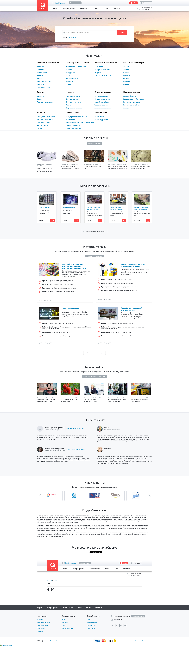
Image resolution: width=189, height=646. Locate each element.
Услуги (55, 8)
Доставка (65, 622)
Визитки (40, 75)
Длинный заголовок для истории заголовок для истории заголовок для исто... (75, 266)
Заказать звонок (75, 3)
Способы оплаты (67, 628)
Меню (68, 75)
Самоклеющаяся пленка (75, 128)
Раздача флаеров (129, 96)
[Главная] (43, 5)
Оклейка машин (73, 112)
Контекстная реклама (102, 108)
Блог (97, 8)
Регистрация (147, 3)
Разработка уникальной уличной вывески (131, 309)
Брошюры (69, 70)
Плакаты (126, 73)
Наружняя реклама (131, 92)
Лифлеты (126, 67)
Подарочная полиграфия (105, 62)
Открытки (98, 73)
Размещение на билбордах (133, 99)
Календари (98, 67)
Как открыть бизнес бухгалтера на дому (90, 400)
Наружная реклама (43, 622)
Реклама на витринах (69, 207)
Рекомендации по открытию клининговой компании (133, 265)
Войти (134, 3)
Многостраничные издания (78, 62)
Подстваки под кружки (45, 102)
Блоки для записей (44, 81)
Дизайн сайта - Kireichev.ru (141, 641)
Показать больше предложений (95, 231)
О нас (106, 8)
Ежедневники (42, 73)
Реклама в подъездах (131, 102)
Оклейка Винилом (73, 125)
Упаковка (70, 92)
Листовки (127, 70)
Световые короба (43, 122)
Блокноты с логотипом (103, 75)
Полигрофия (41, 628)
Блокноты (40, 84)
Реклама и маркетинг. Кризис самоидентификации (140, 167)
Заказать (52, 220)
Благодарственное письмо (75, 428)
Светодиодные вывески (46, 117)
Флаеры (126, 78)
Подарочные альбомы (102, 70)
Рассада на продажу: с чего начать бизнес (69, 400)
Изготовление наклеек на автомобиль (80, 122)
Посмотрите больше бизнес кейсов (94, 376)
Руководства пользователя (76, 67)
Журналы (69, 81)
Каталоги (126, 81)
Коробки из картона (73, 102)
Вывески (41, 112)
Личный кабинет (92, 622)
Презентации (128, 84)
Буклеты (126, 75)
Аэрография (70, 120)
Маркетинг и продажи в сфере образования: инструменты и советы (117, 168)
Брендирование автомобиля (76, 117)
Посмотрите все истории (94, 256)
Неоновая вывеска (70, 308)
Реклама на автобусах (131, 105)
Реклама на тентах (44, 207)
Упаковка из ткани (73, 96)
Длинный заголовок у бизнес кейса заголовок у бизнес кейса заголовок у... (46, 401)
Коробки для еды (72, 99)
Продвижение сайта (102, 99)
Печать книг (99, 117)
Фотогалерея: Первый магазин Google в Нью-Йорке (70, 167)
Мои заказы (91, 625)
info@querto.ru (60, 3)
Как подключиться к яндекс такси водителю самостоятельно (140, 401)
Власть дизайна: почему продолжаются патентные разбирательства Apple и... (45, 169)
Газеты (68, 84)
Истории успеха (69, 8)
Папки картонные (43, 87)
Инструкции (70, 73)
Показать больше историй (95, 353)
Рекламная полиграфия (133, 62)
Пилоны (40, 128)
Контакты (116, 8)
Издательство (100, 112)
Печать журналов (101, 120)
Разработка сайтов (101, 102)
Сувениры (41, 92)
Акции (64, 619)
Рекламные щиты (43, 125)
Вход (88, 619)
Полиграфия (72, 37)
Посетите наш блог (94, 143)
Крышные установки (45, 120)
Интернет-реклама (102, 92)
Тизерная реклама (101, 105)
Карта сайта (54, 641)
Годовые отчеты (72, 78)
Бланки (39, 78)
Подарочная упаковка (74, 108)
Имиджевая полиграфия (48, 62)
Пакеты (68, 105)
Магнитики (41, 96)
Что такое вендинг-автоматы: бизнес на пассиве (117, 400)
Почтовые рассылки (101, 96)
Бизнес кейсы (85, 8)
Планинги (40, 70)
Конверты (40, 67)
